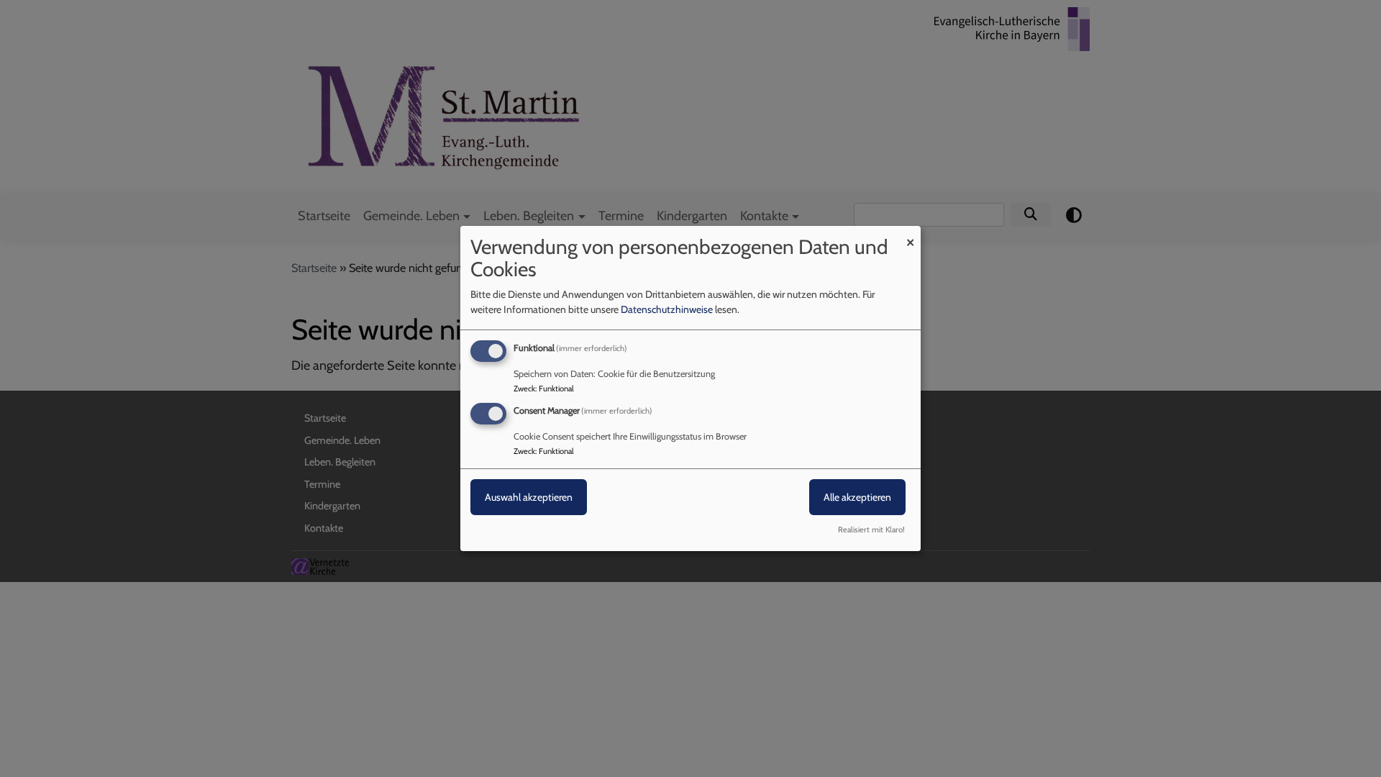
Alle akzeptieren (857, 497)
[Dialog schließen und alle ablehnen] (910, 235)
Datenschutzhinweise (667, 309)
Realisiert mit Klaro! (871, 529)
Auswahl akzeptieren (529, 497)
